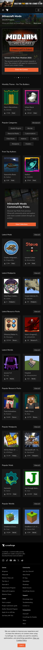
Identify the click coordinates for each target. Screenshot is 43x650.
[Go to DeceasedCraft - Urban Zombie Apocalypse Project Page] (32, 445)
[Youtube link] (11, 560)
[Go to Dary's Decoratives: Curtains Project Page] (11, 102)
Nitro (24, 623)
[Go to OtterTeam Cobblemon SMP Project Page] (11, 291)
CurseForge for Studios (30, 617)
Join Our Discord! (28, 571)
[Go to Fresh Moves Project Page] (32, 406)
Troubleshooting (28, 602)
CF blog (25, 578)
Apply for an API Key (8, 612)
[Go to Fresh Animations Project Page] (11, 406)
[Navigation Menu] (3, 10)
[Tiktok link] (7, 560)
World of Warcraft (7, 578)
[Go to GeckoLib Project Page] (11, 483)
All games (5, 571)
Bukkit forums (27, 588)
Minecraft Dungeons (8, 591)
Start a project (6, 602)
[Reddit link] (22, 560)
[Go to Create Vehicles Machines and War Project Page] (32, 291)
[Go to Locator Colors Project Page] (32, 252)
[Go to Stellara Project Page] (32, 169)
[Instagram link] (3, 560)
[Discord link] (14, 560)
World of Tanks (6, 594)
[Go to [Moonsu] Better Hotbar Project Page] (11, 329)
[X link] (18, 560)
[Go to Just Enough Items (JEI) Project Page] (32, 483)
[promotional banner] (21, 3)
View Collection (21, 69)
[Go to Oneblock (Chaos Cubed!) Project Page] (11, 521)
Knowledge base (28, 599)
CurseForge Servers (28, 591)
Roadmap (26, 584)
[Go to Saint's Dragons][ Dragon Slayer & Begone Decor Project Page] (32, 329)
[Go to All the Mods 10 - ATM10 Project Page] (11, 445)
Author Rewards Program (10, 609)
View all (37, 235)
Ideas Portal (26, 574)
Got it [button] (22, 645)
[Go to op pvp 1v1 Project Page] (11, 368)
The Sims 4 (5, 581)
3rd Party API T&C (7, 615)
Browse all (36, 123)
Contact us (26, 605)
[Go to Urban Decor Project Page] (32, 102)
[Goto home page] (7, 10)
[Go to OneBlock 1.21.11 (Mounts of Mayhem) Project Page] (32, 521)
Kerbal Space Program (9, 588)
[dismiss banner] (40, 2)
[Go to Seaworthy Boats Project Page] (11, 169)
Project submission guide (9, 605)
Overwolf (25, 614)
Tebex (24, 620)
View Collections (22, 224)
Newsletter (26, 581)
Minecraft (5, 574)
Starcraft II (5, 584)
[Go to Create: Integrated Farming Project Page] (11, 252)
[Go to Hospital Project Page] (32, 368)
